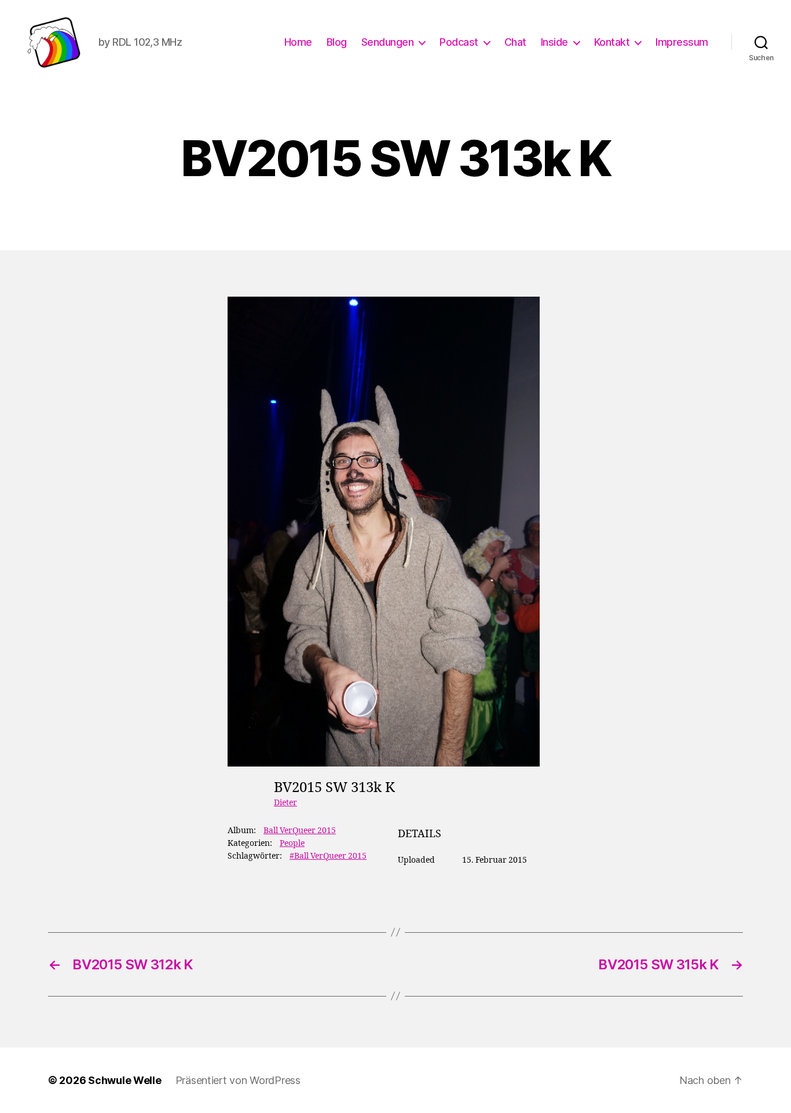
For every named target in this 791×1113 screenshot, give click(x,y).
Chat (515, 42)
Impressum (681, 42)
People (292, 843)
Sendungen (387, 42)
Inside (554, 42)
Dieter (285, 803)
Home (298, 42)
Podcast (459, 42)
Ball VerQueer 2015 (299, 830)
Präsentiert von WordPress (238, 1080)
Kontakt (612, 42)
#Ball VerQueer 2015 (328, 856)
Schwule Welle (125, 1080)
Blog (337, 42)
